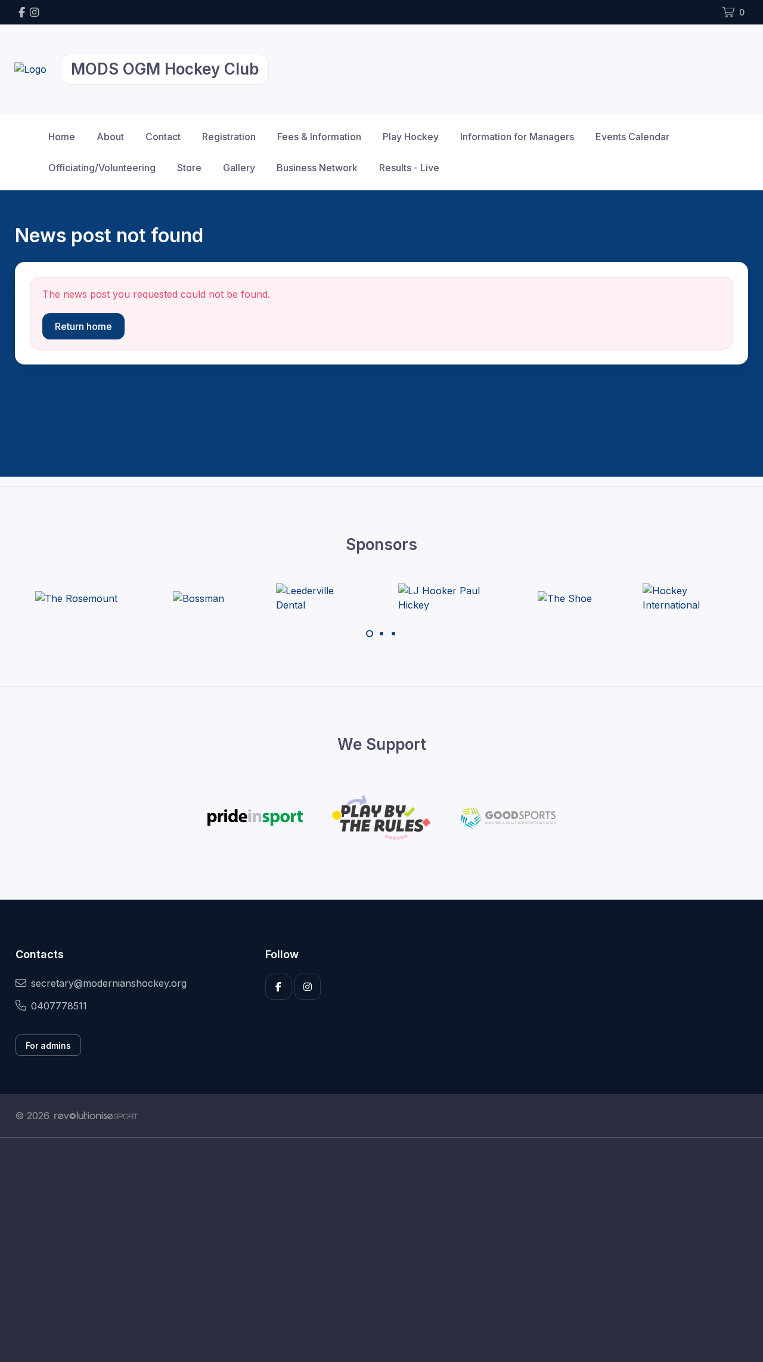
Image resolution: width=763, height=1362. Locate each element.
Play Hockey (411, 137)
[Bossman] (198, 598)
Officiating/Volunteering (102, 168)
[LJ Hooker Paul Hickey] (443, 597)
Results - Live (409, 168)
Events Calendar (632, 137)
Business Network (317, 168)
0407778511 (59, 1006)
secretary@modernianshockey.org (109, 983)
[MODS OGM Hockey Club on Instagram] (34, 12)
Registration (229, 137)
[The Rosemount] (76, 598)
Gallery (239, 168)
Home (61, 137)
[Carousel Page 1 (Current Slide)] (369, 633)
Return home (83, 326)
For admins (48, 1045)
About (110, 137)
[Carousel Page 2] (381, 633)
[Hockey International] (687, 597)
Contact (163, 137)
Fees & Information (319, 137)
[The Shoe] (565, 598)
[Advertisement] (372, 1249)
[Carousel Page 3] (393, 633)
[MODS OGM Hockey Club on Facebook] (21, 12)
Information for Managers (517, 137)
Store (189, 168)
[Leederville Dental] (320, 597)
